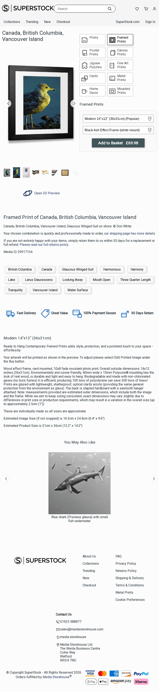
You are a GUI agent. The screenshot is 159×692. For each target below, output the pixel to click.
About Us (89, 556)
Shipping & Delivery (130, 578)
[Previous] (7, 103)
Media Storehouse (56, 677)
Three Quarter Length (135, 280)
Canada (47, 269)
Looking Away (73, 280)
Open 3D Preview (47, 193)
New (47, 22)
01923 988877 (70, 622)
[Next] (74, 103)
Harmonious (112, 269)
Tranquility (15, 290)
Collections (12, 22)
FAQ (119, 556)
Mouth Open (101, 280)
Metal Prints (124, 592)
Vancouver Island (45, 290)
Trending (32, 22)
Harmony (137, 269)
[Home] (28, 13)
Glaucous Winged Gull (77, 269)
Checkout (63, 22)
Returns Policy (126, 571)
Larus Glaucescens (39, 280)
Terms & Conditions (130, 585)
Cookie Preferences (130, 600)
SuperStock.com (128, 22)
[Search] (109, 8)
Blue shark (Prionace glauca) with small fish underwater (79, 519)
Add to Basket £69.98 (118, 143)
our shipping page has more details (129, 233)
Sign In (150, 22)
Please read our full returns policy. (44, 245)
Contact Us (64, 614)
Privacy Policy (126, 564)
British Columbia (20, 269)
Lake (11, 280)
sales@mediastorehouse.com (81, 629)
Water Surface (77, 290)
